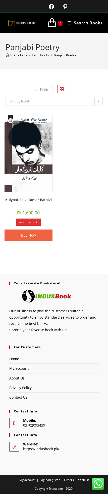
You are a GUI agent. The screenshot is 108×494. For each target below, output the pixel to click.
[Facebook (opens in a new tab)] (48, 6)
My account (19, 368)
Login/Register (50, 480)
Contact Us (18, 397)
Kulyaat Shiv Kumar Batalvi (28, 199)
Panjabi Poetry (65, 55)
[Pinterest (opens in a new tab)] (61, 6)
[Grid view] (62, 89)
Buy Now (28, 235)
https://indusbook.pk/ (41, 448)
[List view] (73, 89)
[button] (35, 121)
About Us (17, 378)
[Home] (7, 55)
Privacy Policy (20, 387)
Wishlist (83, 480)
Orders (69, 480)
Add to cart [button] (28, 222)
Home (14, 358)
